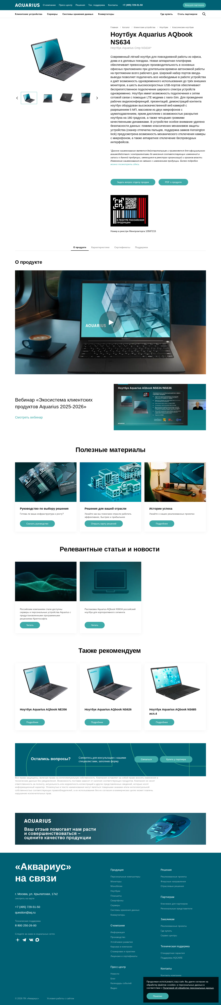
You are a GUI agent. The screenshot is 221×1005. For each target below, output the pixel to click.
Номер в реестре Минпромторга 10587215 (133, 231)
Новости (114, 973)
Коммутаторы (106, 14)
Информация (117, 932)
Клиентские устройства (28, 14)
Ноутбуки (115, 891)
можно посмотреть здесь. (125, 164)
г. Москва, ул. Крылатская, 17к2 (36, 894)
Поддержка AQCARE (171, 957)
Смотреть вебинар (29, 417)
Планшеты (116, 895)
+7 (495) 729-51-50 (133, 5)
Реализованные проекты (174, 876)
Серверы (52, 14)
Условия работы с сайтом (60, 998)
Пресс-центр (65, 5)
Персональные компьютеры (125, 876)
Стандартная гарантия (173, 953)
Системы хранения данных (77, 14)
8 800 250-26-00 (25, 925)
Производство (117, 937)
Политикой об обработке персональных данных (188, 988)
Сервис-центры (169, 935)
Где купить (166, 14)
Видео (113, 988)
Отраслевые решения (172, 886)
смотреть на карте (24, 898)
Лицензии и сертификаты (123, 956)
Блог (112, 978)
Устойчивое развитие (121, 942)
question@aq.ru (25, 912)
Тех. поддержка (96, 5)
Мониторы (116, 881)
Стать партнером (187, 14)
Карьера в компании (121, 946)
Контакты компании (171, 975)
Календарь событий (121, 983)
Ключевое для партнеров (174, 903)
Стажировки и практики (122, 951)
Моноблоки (116, 886)
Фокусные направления (173, 881)
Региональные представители (176, 908)
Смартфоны (116, 900)
